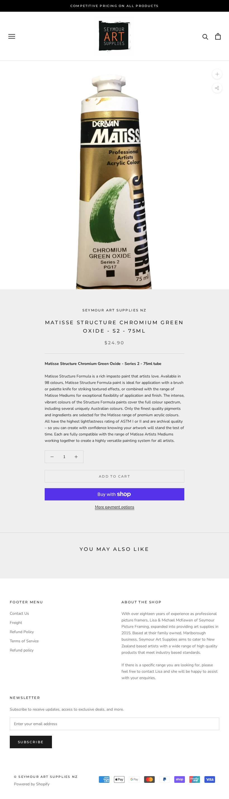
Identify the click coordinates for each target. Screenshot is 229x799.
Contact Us (19, 613)
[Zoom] (217, 74)
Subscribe (31, 742)
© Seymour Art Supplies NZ (46, 777)
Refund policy (22, 650)
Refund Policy (22, 632)
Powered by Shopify (31, 784)
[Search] (205, 36)
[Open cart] (218, 36)
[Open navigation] (11, 36)
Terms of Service (24, 641)
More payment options (114, 507)
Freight (16, 622)
